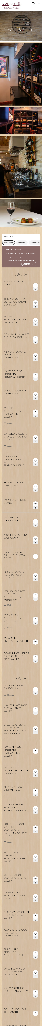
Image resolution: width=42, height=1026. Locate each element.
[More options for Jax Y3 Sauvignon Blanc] (35, 504)
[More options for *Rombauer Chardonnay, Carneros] (35, 619)
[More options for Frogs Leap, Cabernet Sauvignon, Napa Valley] (35, 856)
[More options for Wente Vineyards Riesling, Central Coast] (35, 556)
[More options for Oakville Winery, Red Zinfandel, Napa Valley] (35, 972)
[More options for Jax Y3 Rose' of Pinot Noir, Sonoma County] (35, 375)
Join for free (28, 264)
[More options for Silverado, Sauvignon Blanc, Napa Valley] (35, 320)
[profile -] (33, 3)
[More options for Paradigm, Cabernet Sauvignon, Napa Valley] (35, 916)
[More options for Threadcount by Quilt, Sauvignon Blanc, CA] (35, 303)
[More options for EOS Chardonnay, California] (35, 394)
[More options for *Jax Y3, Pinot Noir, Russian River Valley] (35, 709)
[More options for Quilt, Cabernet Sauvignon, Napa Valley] (35, 879)
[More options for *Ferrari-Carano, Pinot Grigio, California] (35, 355)
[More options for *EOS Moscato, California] (35, 521)
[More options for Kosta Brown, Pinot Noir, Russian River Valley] (35, 751)
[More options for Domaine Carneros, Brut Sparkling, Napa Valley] (35, 657)
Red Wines (22, 243)
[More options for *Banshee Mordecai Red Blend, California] (35, 933)
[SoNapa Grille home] (12, 6)
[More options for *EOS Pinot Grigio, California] (35, 539)
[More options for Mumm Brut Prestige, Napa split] (35, 642)
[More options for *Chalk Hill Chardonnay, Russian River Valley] (35, 412)
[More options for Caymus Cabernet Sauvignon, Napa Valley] (35, 896)
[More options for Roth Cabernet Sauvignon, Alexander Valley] (35, 808)
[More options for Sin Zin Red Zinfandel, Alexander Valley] (35, 953)
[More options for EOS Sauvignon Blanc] (35, 285)
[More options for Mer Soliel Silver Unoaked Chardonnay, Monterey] (35, 595)
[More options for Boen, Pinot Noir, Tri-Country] (35, 1013)
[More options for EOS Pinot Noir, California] (35, 689)
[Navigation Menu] (38, 3)
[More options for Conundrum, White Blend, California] (35, 338)
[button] (21, 74)
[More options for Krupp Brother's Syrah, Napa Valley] (35, 992)
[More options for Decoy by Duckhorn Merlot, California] (35, 771)
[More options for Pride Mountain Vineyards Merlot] (35, 791)
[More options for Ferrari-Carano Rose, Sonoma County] (35, 576)
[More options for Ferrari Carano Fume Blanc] (35, 486)
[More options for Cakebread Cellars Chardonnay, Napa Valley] (35, 437)
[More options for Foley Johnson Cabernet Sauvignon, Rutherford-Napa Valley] (35, 828)
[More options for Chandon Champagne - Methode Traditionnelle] (35, 460)
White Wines (8, 243)
